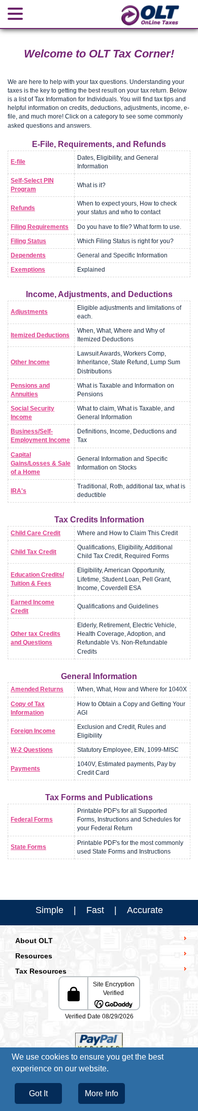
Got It (38, 1093)
